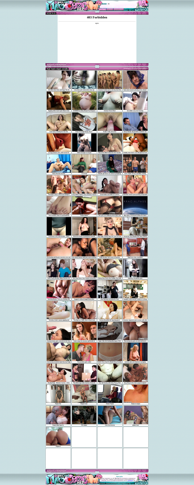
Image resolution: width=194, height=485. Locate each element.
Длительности (144, 68)
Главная (109, 9)
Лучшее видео (118, 9)
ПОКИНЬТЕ (130, 480)
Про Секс (104, 3)
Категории (102, 9)
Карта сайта (119, 476)
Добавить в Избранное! (56, 65)
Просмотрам (135, 68)
